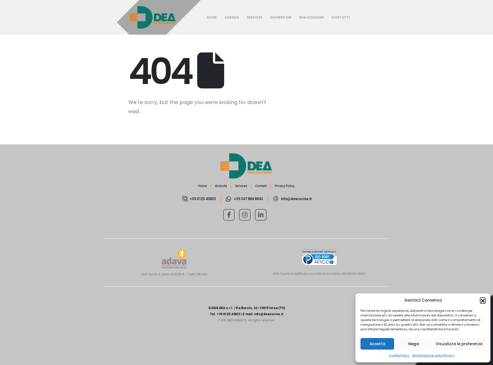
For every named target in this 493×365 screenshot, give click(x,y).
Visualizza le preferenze (459, 344)
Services (254, 17)
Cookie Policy (399, 355)
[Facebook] (229, 215)
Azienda (231, 17)
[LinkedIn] (261, 215)
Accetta (377, 344)
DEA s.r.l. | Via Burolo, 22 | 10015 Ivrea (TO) (252, 308)
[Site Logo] (152, 17)
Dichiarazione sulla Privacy (433, 355)
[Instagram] (245, 215)
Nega (413, 344)
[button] (482, 300)
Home (212, 17)
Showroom (280, 17)
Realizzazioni (311, 17)
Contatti (340, 17)
